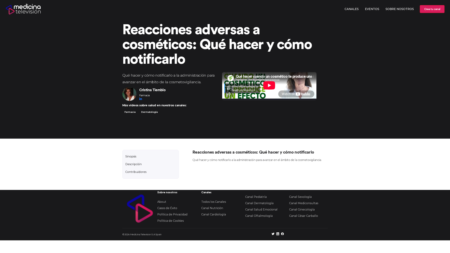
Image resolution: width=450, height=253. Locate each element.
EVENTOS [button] (372, 9)
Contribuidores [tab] (135, 172)
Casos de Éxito (167, 208)
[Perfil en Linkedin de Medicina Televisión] (278, 234)
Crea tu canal (432, 9)
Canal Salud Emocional (261, 209)
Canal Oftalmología (259, 216)
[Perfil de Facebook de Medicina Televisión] (282, 234)
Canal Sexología (300, 197)
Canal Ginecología (302, 209)
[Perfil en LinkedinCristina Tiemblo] (140, 98)
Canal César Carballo (303, 216)
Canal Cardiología (213, 214)
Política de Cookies (170, 220)
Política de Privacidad (172, 214)
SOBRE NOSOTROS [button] (399, 9)
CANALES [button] (352, 9)
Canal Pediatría (256, 197)
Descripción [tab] (133, 164)
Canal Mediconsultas (303, 203)
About (161, 201)
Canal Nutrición (212, 208)
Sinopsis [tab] (130, 156)
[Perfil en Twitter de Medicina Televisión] (273, 234)
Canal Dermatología (259, 203)
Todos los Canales (213, 201)
